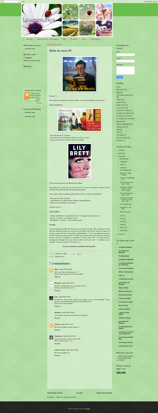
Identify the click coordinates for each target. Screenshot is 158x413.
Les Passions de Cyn (126, 342)
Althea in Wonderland (126, 272)
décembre (123, 159)
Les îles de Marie (124, 309)
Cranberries (58, 336)
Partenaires (95, 38)
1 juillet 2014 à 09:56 (67, 312)
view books (39, 103)
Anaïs (32, 93)
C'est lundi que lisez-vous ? (124, 95)
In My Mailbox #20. (126, 170)
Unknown (29, 58)
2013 (120, 234)
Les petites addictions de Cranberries (126, 264)
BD (117, 87)
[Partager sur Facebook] (78, 254)
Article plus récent (54, 393)
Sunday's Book (121, 127)
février (122, 227)
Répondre (57, 277)
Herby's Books (123, 288)
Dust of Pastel (123, 305)
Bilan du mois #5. (125, 212)
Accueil (29, 38)
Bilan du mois (59, 256)
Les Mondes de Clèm (126, 302)
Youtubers (119, 140)
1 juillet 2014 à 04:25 (67, 283)
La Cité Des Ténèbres (123, 110)
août (121, 165)
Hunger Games (121, 105)
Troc (84, 38)
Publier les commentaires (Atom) (66, 397)
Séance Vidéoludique (123, 124)
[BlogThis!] (74, 254)
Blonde (118, 92)
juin (121, 215)
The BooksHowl (124, 256)
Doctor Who (120, 102)
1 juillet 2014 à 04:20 (65, 269)
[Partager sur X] (76, 254)
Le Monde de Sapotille (126, 259)
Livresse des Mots (125, 298)
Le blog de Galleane (125, 247)
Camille (57, 324)
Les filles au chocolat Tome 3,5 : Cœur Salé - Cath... (126, 199)
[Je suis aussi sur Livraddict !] (120, 360)
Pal (64, 38)
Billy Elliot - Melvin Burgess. (125, 174)
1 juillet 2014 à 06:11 (64, 297)
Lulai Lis (121, 275)
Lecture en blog (59, 350)
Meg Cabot (119, 121)
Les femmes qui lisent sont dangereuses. (126, 332)
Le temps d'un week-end (123, 113)
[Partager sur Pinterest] (80, 254)
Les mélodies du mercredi (124, 118)
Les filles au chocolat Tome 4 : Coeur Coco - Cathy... (126, 188)
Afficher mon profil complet (31, 60)
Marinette (57, 283)
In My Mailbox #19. (126, 204)
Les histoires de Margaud (124, 283)
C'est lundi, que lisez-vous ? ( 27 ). (126, 194)
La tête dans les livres (126, 279)
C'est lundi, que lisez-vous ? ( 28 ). (126, 183)
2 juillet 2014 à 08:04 (72, 350)
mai (121, 218)
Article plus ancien (104, 393)
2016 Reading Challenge (33, 90)
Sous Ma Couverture (125, 295)
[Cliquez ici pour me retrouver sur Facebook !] (124, 356)
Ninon (56, 269)
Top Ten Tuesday (121, 138)
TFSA (118, 132)
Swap (118, 129)
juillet (122, 168)
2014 (120, 156)
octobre (122, 162)
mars (122, 224)
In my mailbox (120, 108)
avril (121, 221)
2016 (120, 150)
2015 (120, 153)
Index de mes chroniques (48, 38)
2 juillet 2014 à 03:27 (69, 336)
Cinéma (118, 99)
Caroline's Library (124, 318)
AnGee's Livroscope (125, 291)
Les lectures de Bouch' (126, 268)
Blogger (87, 409)
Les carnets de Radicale (123, 322)
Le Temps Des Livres (126, 346)
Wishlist (74, 38)
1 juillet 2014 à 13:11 (66, 324)
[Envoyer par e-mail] (72, 254)
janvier (122, 230)
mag (55, 297)
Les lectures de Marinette (124, 251)
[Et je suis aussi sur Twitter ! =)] (123, 358)
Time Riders (120, 135)
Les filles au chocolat (123, 116)
